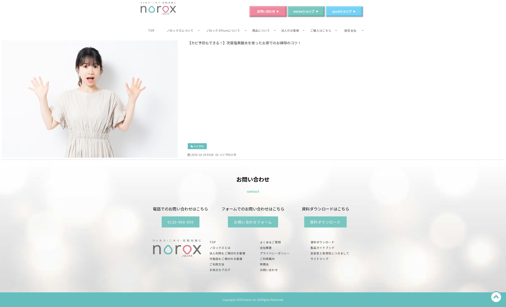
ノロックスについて (180, 30)
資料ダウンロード (325, 222)
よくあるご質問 (270, 242)
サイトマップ (320, 259)
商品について (261, 30)
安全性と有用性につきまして (330, 253)
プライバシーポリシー (275, 253)
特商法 (264, 264)
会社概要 (266, 248)
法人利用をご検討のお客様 (227, 253)
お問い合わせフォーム (253, 222)
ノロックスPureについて (223, 30)
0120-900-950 (181, 222)
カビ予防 (199, 146)
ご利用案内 (267, 259)
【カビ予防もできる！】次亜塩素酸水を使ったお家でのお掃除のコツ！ (244, 42)
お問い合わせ (269, 270)
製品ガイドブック (322, 248)
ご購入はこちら (320, 30)
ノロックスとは (220, 248)
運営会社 (350, 30)
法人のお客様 (290, 30)
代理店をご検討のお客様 (226, 259)
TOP (151, 30)
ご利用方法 (217, 264)
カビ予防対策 (228, 155)
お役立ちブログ (220, 270)
